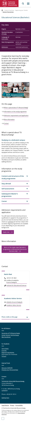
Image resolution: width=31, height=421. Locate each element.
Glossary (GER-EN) (7, 368)
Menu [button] (28, 4)
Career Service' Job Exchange (10, 335)
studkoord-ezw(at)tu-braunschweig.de (12, 281)
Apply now (6, 232)
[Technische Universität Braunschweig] (9, 3)
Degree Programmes (8, 12)
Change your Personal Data (10, 370)
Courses (4, 350)
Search (23, 3)
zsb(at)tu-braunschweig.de (14, 302)
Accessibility (19, 405)
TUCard (4, 356)
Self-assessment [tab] (8, 189)
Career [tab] (4, 201)
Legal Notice (5, 405)
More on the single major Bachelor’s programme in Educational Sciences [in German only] (15, 249)
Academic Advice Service (13, 305)
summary (11, 222)
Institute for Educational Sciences (16, 285)
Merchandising (6, 337)
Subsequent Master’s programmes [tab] (10, 195)
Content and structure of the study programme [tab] (13, 177)
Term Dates (5, 349)
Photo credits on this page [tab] (9, 317)
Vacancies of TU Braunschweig (11, 333)
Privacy (12, 405)
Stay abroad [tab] (6, 183)
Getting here (5, 398)
